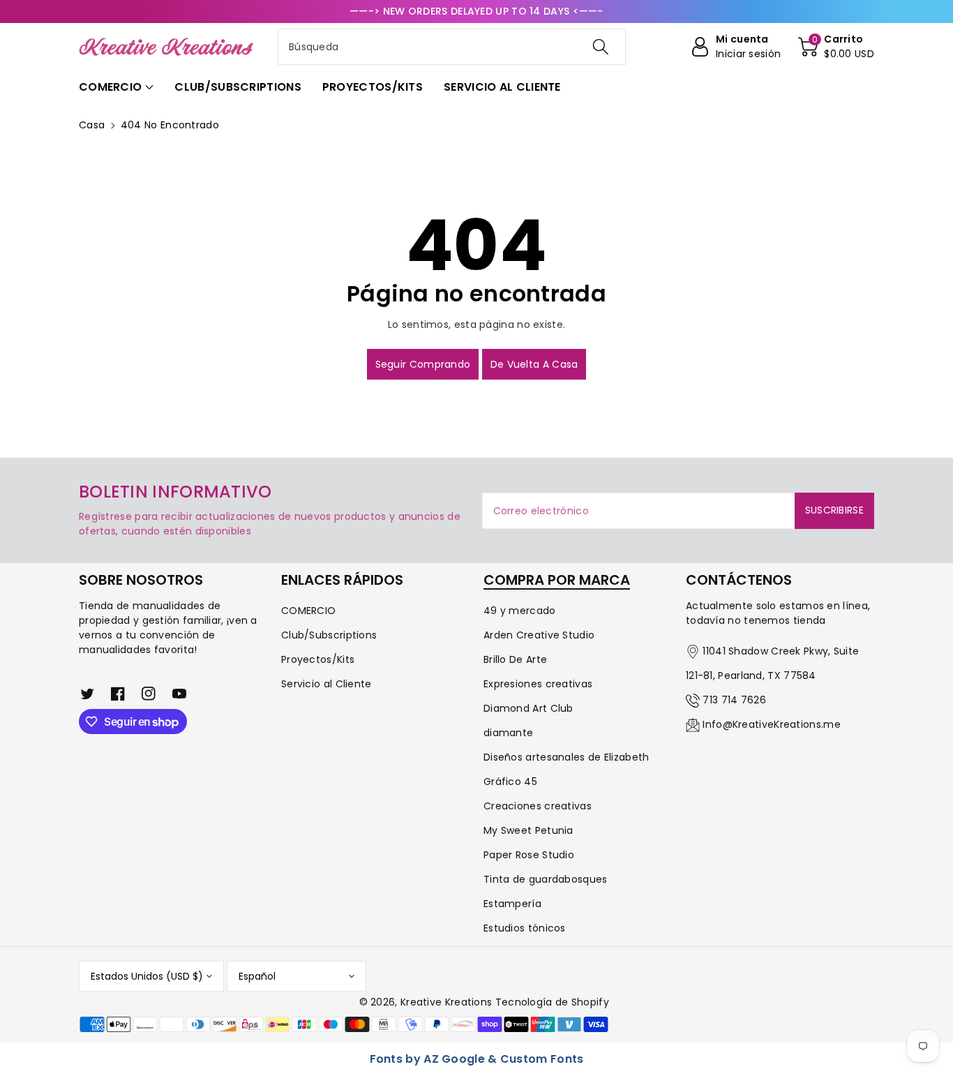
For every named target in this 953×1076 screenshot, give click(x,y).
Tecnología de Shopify (552, 1002)
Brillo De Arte (515, 659)
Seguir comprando (423, 364)
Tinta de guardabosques (545, 879)
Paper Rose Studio (528, 855)
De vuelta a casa (534, 364)
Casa (92, 125)
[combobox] (451, 46)
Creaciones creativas (537, 806)
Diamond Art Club (528, 708)
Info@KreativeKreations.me (772, 724)
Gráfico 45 (510, 782)
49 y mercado (519, 611)
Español (257, 976)
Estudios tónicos (524, 928)
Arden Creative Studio (538, 635)
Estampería (512, 904)
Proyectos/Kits (317, 659)
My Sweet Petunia (528, 830)
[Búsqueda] (600, 46)
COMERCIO (308, 611)
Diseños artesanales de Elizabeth (566, 757)
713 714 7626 (734, 700)
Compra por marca (556, 580)
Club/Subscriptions (329, 635)
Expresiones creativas (537, 684)
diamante (508, 733)
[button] (836, 46)
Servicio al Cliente (326, 684)
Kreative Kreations (446, 1002)
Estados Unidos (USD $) (147, 976)
